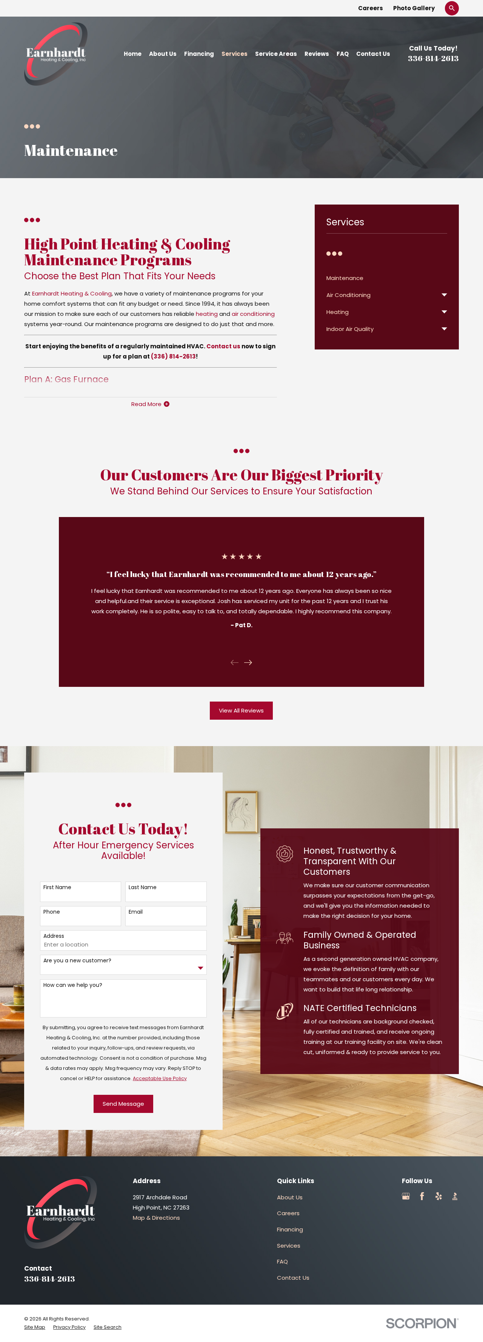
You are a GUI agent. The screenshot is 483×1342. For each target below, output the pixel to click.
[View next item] (248, 662)
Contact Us (293, 1278)
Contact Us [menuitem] (373, 54)
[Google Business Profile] (406, 1196)
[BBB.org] (455, 1196)
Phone (51, 912)
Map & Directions (156, 1218)
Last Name (143, 887)
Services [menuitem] (235, 54)
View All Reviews (241, 710)
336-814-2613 (433, 58)
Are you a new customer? (77, 960)
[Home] (56, 54)
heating (207, 314)
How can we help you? (72, 985)
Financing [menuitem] (199, 54)
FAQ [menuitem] (343, 54)
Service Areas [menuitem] (276, 54)
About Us (290, 1197)
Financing (290, 1229)
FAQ (282, 1261)
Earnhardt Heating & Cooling (72, 293)
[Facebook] (422, 1196)
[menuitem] (387, 277)
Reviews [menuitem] (317, 54)
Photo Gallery (414, 8)
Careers (370, 8)
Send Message (123, 1104)
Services (288, 1246)
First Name (57, 887)
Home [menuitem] (133, 54)
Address (53, 936)
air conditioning (253, 314)
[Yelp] (439, 1196)
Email (136, 912)
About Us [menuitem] (163, 54)
